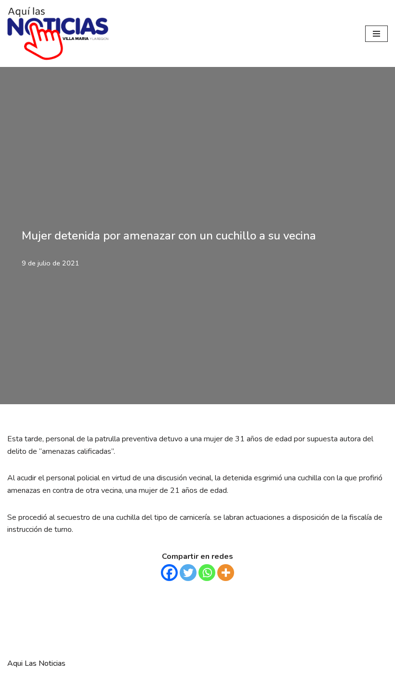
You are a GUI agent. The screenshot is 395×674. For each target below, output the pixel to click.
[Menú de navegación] (376, 34)
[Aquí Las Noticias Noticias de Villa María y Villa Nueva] (57, 33)
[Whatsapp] (206, 572)
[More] (225, 572)
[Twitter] (188, 572)
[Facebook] (169, 572)
